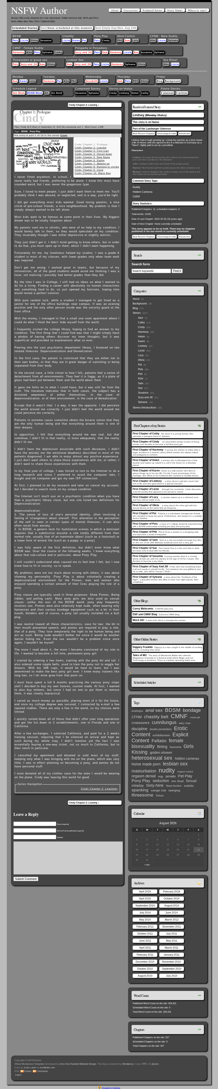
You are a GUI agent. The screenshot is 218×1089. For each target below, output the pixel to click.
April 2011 (145, 947)
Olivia (34, 40)
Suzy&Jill (92, 81)
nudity (167, 770)
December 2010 (145, 961)
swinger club (158, 790)
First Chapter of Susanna (148, 556)
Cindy (106, 40)
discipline (139, 729)
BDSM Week (34, 93)
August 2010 (145, 975)
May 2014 (145, 919)
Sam (127, 40)
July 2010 (171, 975)
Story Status (175, 10)
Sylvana (173, 40)
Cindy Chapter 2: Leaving (83, 105)
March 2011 (171, 947)
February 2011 (145, 954)
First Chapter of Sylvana (147, 576)
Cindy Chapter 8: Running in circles (97, 167)
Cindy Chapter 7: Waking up (92, 163)
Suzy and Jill (83, 52)
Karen (76, 40)
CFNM (137, 717)
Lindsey (124, 93)
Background (173, 81)
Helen (135, 93)
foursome (175, 747)
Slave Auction (174, 785)
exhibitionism (161, 735)
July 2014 (145, 912)
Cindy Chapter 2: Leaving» (99, 788)
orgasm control (185, 771)
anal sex (154, 710)
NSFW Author (39, 10)
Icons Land (30, 1067)
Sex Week (19, 93)
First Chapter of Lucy (145, 497)
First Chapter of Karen (146, 470)
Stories (137, 312)
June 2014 (171, 912)
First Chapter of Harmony (148, 449)
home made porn (146, 764)
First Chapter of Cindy (146, 441)
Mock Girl (138, 620)
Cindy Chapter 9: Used (89, 170)
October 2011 (145, 933)
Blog (159, 81)
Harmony (18, 52)
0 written (182, 93)
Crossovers (131, 10)
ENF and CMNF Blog (145, 614)
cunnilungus (164, 722)
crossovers (140, 723)
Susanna (46, 40)
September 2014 (145, 905)
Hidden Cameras (142, 191)
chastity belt (156, 716)
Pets (15, 40)
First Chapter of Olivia (146, 505)
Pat (84, 40)
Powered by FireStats (110, 1088)
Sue (136, 52)
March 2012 (172, 919)
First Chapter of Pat (144, 513)
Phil (119, 40)
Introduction (185, 133)
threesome (142, 795)
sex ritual (177, 781)
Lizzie (24, 40)
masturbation (144, 771)
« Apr (147, 864)
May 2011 (171, 940)
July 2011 (171, 933)
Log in (18, 1074)
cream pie (195, 717)
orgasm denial (144, 776)
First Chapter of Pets (145, 523)
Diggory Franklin (143, 647)
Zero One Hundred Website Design (77, 1064)
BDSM (24, 131)
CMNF (136, 196)
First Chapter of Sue (145, 548)
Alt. (46, 93)
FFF (144, 1064)
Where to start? (197, 10)
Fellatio (159, 740)
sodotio (189, 785)
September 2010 (171, 968)
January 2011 (171, 954)
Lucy (135, 40)
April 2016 (145, 898)
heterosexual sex (152, 758)
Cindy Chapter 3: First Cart (92, 151)
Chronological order (166, 133)
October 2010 (145, 968)
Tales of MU (140, 655)
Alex (153, 40)
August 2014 (171, 905)
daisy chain (185, 723)
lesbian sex (175, 763)
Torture (160, 795)
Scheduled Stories (25, 28)
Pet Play (185, 776)
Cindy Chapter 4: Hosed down (93, 154)
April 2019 (145, 891)
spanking (140, 790)
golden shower (161, 752)
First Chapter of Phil (145, 531)
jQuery (155, 1064)
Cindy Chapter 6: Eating (90, 160)
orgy (160, 776)
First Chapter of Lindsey (147, 481)
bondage (192, 710)
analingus (137, 710)
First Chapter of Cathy (146, 433)
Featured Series (152, 10)
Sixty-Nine (155, 785)
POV (135, 81)
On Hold (56, 93)
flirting (162, 747)
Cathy (58, 52)
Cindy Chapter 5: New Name (92, 157)
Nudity (136, 187)
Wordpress (128, 1064)
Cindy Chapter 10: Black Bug (93, 173)
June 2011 (145, 940)
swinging (174, 790)
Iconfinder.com (47, 1067)
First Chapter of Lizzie (146, 489)
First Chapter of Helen (146, 460)
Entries (28, 1071)
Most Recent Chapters (144, 133)
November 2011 (171, 926)
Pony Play (35, 131)
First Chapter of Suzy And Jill (150, 566)
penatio (171, 776)
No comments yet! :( (72, 127)
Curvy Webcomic (143, 608)
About (115, 10)
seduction (161, 781)
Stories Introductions (144, 407)
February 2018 (171, 891)
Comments (42, 1071)
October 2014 (171, 898)
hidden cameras (187, 758)
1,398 (100, 127)
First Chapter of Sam (145, 539)
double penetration (161, 729)
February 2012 (144, 926)
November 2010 (171, 961)
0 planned (167, 93)
